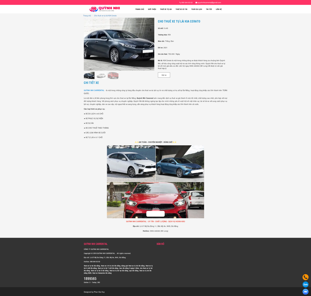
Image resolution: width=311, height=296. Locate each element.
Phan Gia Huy (99, 292)
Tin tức (209, 9)
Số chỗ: (160, 28)
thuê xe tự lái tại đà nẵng (118, 270)
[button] (151, 44)
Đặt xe (164, 75)
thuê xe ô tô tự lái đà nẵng (110, 265)
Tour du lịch (196, 9)
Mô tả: (160, 60)
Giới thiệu (152, 9)
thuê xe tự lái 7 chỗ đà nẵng (108, 268)
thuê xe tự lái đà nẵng (92, 265)
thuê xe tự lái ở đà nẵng (99, 270)
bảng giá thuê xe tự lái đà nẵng (133, 265)
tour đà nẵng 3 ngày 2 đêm (129, 268)
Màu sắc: (161, 41)
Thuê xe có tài (181, 9)
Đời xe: (160, 47)
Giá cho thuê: (163, 54)
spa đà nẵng (133, 270)
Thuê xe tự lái (166, 9)
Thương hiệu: (162, 34)
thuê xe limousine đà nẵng (102, 273)
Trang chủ (139, 9)
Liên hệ (219, 9)
